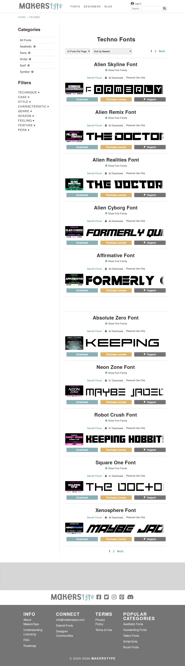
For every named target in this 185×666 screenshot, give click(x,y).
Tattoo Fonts (131, 635)
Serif (23, 65)
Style (24, 102)
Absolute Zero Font (116, 317)
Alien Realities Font (115, 159)
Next (162, 51)
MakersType (103, 658)
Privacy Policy (100, 622)
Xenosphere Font (115, 509)
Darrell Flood (94, 77)
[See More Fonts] (106, 70)
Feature (26, 125)
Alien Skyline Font (115, 64)
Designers (92, 6)
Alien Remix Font (115, 111)
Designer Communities (64, 633)
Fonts (75, 6)
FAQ (26, 640)
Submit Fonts (64, 625)
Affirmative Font (116, 255)
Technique (29, 92)
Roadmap (29, 646)
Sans (23, 53)
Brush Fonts (131, 647)
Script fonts (130, 641)
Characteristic (33, 106)
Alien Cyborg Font (115, 207)
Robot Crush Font (115, 414)
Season (26, 116)
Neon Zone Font (115, 366)
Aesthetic (26, 46)
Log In (138, 3)
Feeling (26, 120)
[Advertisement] (116, 26)
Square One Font (116, 462)
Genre (25, 111)
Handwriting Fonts (135, 630)
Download (82, 99)
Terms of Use (103, 630)
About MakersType (31, 622)
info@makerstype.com (70, 620)
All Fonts (25, 40)
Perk (23, 130)
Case (23, 97)
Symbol (25, 72)
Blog (108, 6)
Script (24, 59)
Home (22, 17)
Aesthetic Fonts (133, 624)
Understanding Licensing (32, 632)
